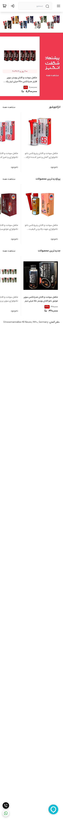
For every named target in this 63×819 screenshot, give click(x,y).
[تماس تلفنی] (6, 805)
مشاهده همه (52, 75)
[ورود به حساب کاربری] (13, 6)
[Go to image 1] (32, 26)
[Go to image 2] (28, 26)
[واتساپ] (6, 813)
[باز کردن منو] (57, 6)
